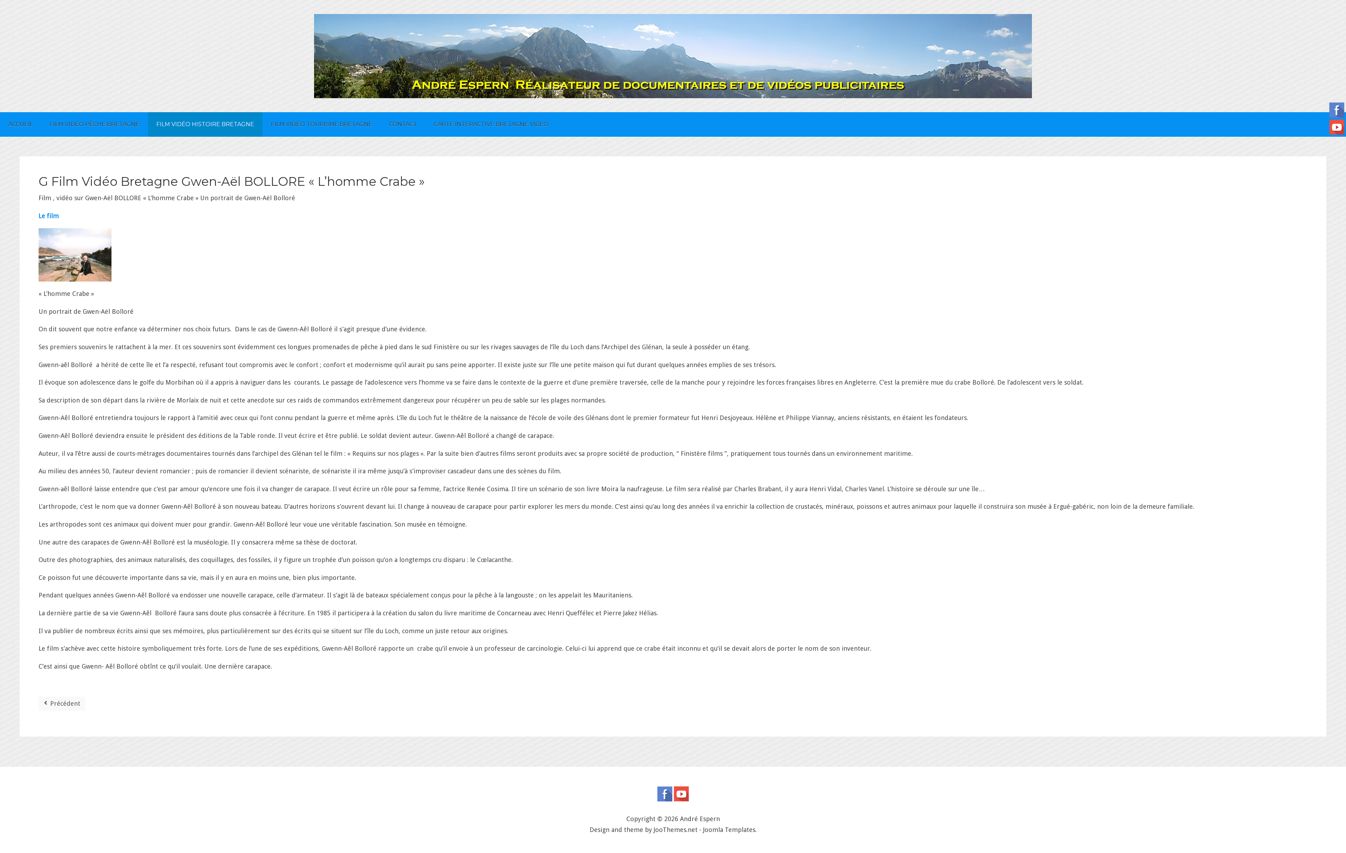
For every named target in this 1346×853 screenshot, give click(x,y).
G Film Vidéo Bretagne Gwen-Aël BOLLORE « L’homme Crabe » (232, 181)
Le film (49, 215)
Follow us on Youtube (681, 793)
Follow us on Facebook (664, 793)
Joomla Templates (729, 829)
